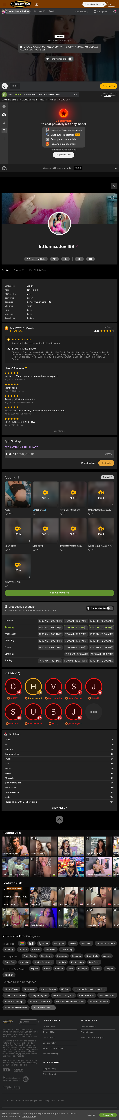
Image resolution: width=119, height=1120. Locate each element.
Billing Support (49, 1074)
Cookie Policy (29, 1116)
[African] (31, 943)
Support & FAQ (49, 1069)
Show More (58, 808)
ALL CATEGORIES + (43, 1007)
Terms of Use (49, 1032)
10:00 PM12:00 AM (100, 621)
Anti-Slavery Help (50, 1054)
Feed (51, 11)
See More (58, 431)
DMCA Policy (49, 1038)
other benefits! (69, 149)
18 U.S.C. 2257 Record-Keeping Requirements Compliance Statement (33, 1100)
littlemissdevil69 (12, 936)
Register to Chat (63, 155)
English (26, 1022)
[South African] (22, 943)
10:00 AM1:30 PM (101, 654)
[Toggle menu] (4, 4)
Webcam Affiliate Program (92, 1038)
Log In (111, 4)
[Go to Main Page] (21, 4)
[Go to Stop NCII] (12, 1088)
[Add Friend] (79, 259)
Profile (5, 270)
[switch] (109, 608)
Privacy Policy (49, 1027)
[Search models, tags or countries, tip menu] (114, 11)
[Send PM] (90, 259)
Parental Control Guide (53, 1048)
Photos (39, 11)
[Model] (114, 186)
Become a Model (88, 1027)
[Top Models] (37, 4)
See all (106, 477)
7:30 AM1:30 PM (74, 621)
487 (11, 513)
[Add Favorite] (5, 86)
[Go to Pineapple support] (26, 1079)
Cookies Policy (49, 1043)
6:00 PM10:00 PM (74, 661)
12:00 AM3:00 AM (49, 621)
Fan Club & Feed (37, 270)
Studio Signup (87, 1032)
